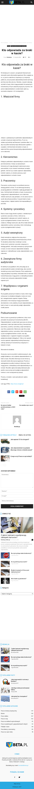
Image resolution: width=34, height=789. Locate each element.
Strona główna (4, 42)
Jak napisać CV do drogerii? (19, 439)
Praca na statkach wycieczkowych (10, 721)
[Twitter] (19, 777)
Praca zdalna (4, 716)
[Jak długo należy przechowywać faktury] (5, 690)
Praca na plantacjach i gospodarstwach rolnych (14, 724)
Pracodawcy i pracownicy (8, 729)
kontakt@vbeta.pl (23, 765)
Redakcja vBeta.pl (5, 539)
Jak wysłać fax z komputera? (19, 696)
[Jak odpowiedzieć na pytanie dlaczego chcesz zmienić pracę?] (5, 450)
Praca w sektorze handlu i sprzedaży (18, 46)
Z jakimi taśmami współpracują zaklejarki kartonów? (13, 536)
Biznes (3, 713)
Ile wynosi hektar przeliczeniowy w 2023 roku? (8, 407)
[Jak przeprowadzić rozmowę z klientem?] (5, 682)
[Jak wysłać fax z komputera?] (5, 699)
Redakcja (9, 57)
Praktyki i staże (5, 726)
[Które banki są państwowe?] (5, 581)
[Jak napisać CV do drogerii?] (5, 441)
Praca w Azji (4, 719)
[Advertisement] (17, 23)
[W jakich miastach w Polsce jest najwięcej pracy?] (5, 572)
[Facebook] (14, 777)
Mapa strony (17, 784)
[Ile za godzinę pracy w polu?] (5, 564)
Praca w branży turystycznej (9, 711)
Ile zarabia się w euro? (26, 405)
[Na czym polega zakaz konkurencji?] (5, 555)
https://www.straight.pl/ (17, 384)
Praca (9, 46)
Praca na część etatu (7, 732)
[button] (31, 2)
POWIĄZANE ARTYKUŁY (9, 435)
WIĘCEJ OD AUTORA (25, 435)
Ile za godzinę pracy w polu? (19, 561)
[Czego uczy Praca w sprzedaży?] (5, 458)
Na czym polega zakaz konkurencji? (21, 553)
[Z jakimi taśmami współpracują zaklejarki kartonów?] (17, 525)
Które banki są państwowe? (18, 578)
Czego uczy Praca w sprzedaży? (21, 456)
